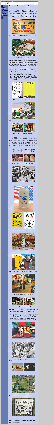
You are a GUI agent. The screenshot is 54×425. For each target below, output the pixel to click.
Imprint (7, 424)
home (9, 1)
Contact (17, 1)
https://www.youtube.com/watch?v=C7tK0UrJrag (14, 422)
